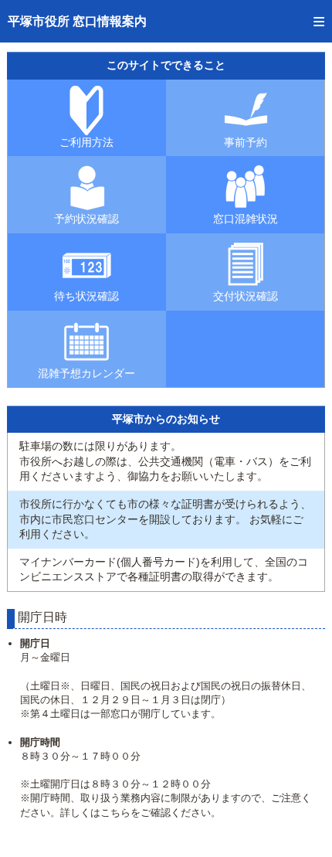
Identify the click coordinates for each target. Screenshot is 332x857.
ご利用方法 (86, 142)
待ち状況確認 (86, 296)
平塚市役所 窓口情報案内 (77, 21)
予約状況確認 (86, 219)
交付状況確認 (245, 296)
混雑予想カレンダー (86, 373)
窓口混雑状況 (245, 219)
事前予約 (245, 142)
